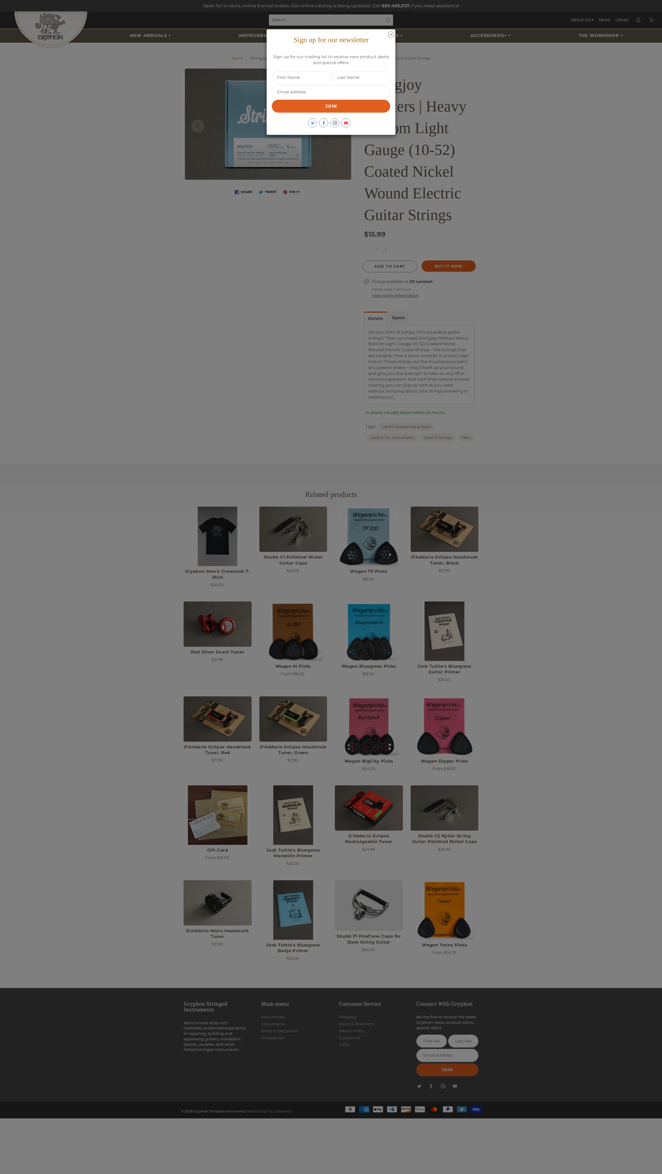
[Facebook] (323, 122)
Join (331, 106)
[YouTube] (345, 122)
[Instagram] (334, 122)
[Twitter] (312, 122)
